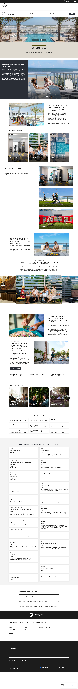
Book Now (65, 553)
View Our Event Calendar (15, 368)
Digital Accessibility (51, 667)
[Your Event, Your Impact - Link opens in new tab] (39, 397)
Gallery (75, 4)
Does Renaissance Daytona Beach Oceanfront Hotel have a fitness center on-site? (34, 596)
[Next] (69, 398)
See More (10, 379)
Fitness (44, 444)
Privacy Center (36, 667)
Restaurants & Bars (54, 4)
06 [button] (59, 96)
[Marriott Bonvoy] (74, 1)
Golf (48, 444)
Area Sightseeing (26, 444)
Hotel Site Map (15, 668)
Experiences (61, 4)
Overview (40, 4)
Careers (17, 667)
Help (18, 668)
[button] (67, 1)
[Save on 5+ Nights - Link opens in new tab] (59, 397)
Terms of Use (21, 667)
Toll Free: (44, 630)
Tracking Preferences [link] (12, 667)
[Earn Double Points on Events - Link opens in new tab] (18, 397)
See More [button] (50, 52)
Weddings (70, 4)
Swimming (56, 444)
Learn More (12, 159)
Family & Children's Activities (36, 444)
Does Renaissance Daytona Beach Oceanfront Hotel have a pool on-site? (33, 601)
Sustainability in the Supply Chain (61, 667)
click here (72, 686)
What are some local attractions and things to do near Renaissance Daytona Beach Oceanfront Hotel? (38, 606)
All (20, 444)
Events (66, 4)
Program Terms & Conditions (29, 667)
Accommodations (46, 4)
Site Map (10, 668)
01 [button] (44, 96)
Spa (51, 444)
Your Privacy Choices (44, 667)
